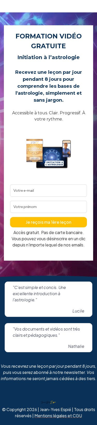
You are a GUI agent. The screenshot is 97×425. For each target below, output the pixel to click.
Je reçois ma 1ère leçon (48, 222)
